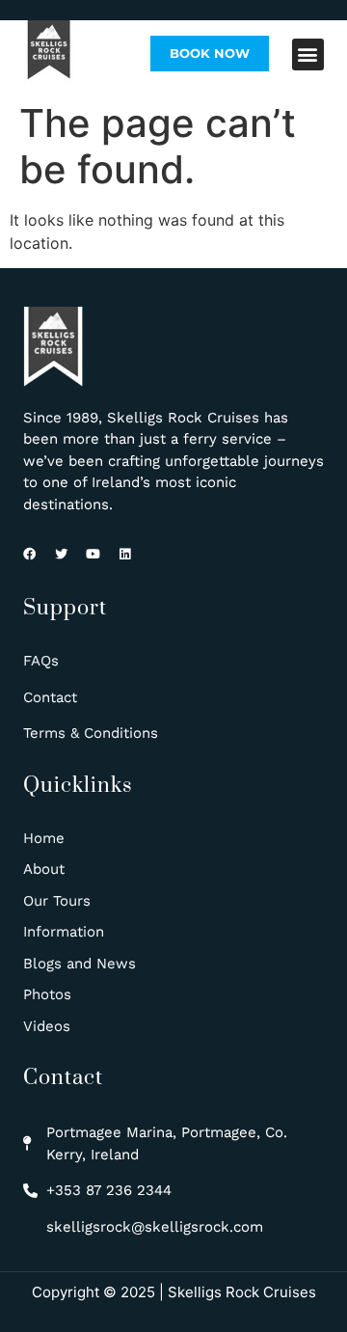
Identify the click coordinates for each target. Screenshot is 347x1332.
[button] (308, 54)
